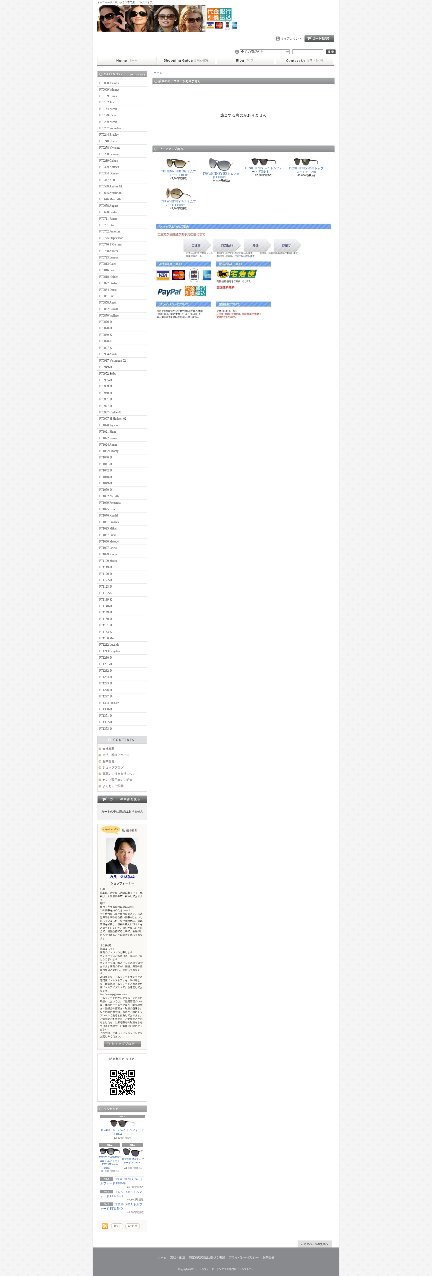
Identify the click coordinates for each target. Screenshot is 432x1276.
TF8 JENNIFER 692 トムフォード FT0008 (178, 173)
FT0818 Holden (108, 277)
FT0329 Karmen (109, 167)
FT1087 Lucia (107, 535)
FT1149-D (105, 612)
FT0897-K (105, 348)
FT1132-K (105, 593)
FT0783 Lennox (108, 257)
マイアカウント (291, 38)
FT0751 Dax (106, 225)
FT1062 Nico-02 (109, 496)
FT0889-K (105, 335)
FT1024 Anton (108, 444)
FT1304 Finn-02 (109, 703)
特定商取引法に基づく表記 (207, 1257)
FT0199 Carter (108, 115)
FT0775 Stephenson (111, 238)
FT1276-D (105, 690)
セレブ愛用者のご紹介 (117, 780)
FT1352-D (105, 722)
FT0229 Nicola (108, 122)
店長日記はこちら (122, 1044)
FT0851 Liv (106, 296)
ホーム (126, 61)
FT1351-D (105, 715)
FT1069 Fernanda (109, 502)
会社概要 (108, 748)
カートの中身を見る (122, 799)
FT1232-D (105, 670)
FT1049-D (105, 483)
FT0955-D (105, 380)
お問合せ (304, 61)
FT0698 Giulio (108, 212)
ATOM (133, 1226)
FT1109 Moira (108, 561)
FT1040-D (105, 457)
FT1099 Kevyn (108, 554)
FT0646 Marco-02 (110, 199)
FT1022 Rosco (108, 438)
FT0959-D (105, 386)
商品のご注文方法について (120, 774)
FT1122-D (105, 580)
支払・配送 (177, 1257)
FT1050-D (105, 489)
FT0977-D (105, 406)
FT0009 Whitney (109, 89)
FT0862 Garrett (108, 309)
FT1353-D (105, 728)
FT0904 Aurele (108, 354)
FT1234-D (105, 677)
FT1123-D (105, 586)
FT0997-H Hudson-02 (112, 418)
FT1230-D (105, 657)
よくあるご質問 (113, 786)
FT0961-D (105, 399)
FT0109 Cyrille (108, 96)
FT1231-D (105, 664)
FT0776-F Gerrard (110, 244)
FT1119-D (105, 567)
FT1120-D (105, 574)
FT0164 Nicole (108, 109)
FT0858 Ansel (107, 302)
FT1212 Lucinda (109, 644)
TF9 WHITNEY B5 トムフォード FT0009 (221, 175)
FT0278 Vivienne (109, 147)
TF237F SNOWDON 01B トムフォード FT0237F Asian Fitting (109, 1162)
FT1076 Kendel (108, 515)
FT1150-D (105, 619)
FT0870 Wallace (108, 315)
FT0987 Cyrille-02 (110, 412)
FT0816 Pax (106, 270)
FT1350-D (105, 709)
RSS (117, 1226)
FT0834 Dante (107, 290)
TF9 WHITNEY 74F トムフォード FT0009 (178, 203)
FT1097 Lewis (108, 548)
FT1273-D (105, 683)
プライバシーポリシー (244, 1257)
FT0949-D (105, 367)
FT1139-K (105, 599)
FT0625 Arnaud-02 (110, 193)
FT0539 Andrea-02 (110, 186)
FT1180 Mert (107, 638)
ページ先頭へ (315, 1243)
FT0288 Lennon (108, 154)
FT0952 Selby (107, 373)
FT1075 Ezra (107, 509)
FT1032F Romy (108, 451)
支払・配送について (186, 61)
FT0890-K (105, 341)
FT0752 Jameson (109, 231)
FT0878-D (105, 328)
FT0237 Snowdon (110, 128)
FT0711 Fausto (108, 218)
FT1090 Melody (109, 541)
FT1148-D (105, 606)
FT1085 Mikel (107, 528)
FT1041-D (105, 464)
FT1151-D (105, 625)
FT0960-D (105, 393)
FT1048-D (105, 477)
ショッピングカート (319, 38)
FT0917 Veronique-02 (112, 360)
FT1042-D (105, 470)
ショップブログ (245, 61)
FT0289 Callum (108, 160)
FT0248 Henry (108, 141)
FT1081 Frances (109, 522)
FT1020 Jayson (108, 425)
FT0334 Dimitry (109, 173)
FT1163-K (105, 632)
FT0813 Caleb (107, 264)
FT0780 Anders (108, 251)
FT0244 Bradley (109, 134)
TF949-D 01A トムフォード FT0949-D (133, 1161)
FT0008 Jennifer (109, 83)
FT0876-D (105, 322)
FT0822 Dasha (108, 283)
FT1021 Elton (107, 431)
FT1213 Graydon (109, 651)
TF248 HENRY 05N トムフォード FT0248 (306, 170)
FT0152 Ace (106, 102)
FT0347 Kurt (107, 180)
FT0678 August (108, 205)
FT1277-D (105, 696)
